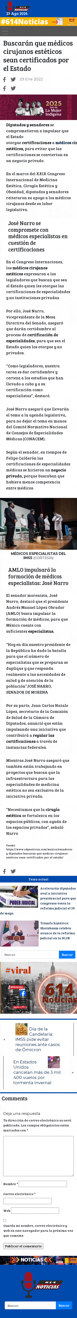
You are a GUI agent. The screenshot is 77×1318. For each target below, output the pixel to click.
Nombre (10, 1184)
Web (6, 1210)
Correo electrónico (19, 1194)
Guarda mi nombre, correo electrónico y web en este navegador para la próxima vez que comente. (38, 1230)
